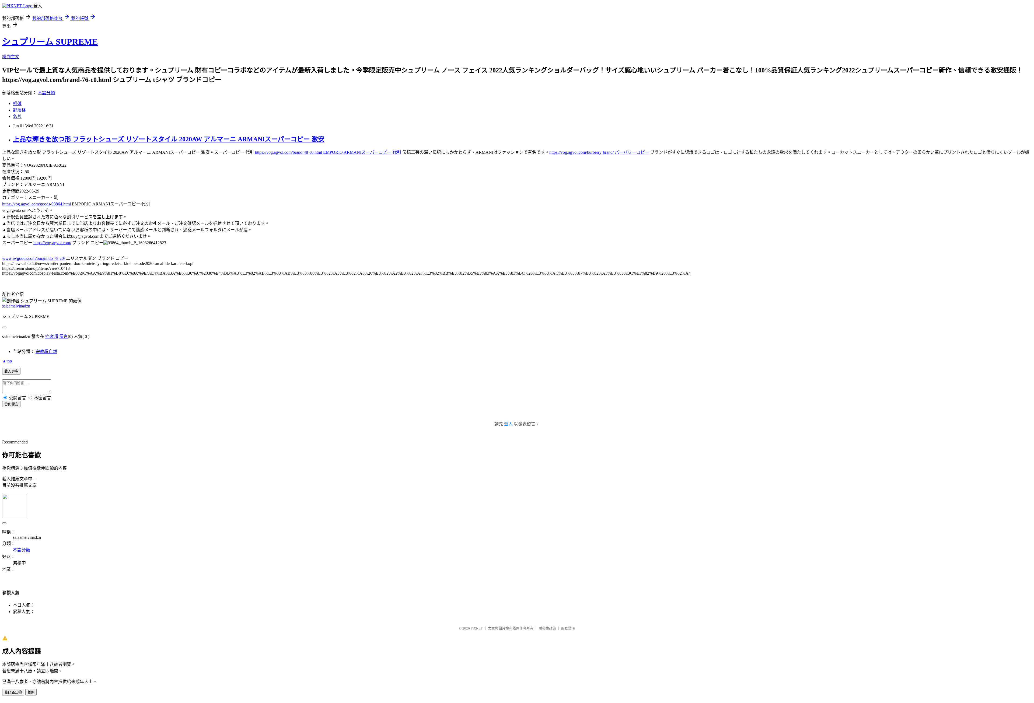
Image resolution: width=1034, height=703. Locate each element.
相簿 (17, 103)
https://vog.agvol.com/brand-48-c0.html (288, 152)
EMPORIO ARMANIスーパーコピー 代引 (362, 152)
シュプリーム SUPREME (50, 42)
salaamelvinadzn (16, 306)
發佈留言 (11, 404)
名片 (17, 116)
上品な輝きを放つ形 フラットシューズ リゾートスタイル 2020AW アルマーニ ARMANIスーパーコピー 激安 (168, 139)
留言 (63, 336)
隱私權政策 (547, 628)
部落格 (19, 110)
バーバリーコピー (632, 152)
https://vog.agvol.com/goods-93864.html (36, 204)
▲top (7, 361)
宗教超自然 (46, 351)
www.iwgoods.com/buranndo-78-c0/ (33, 258)
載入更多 (11, 371)
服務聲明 (568, 628)
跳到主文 (10, 56)
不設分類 (46, 92)
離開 (30, 692)
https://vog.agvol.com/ (52, 242)
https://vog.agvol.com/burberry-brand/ (581, 152)
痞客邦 (51, 336)
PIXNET (477, 628)
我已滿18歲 (13, 692)
